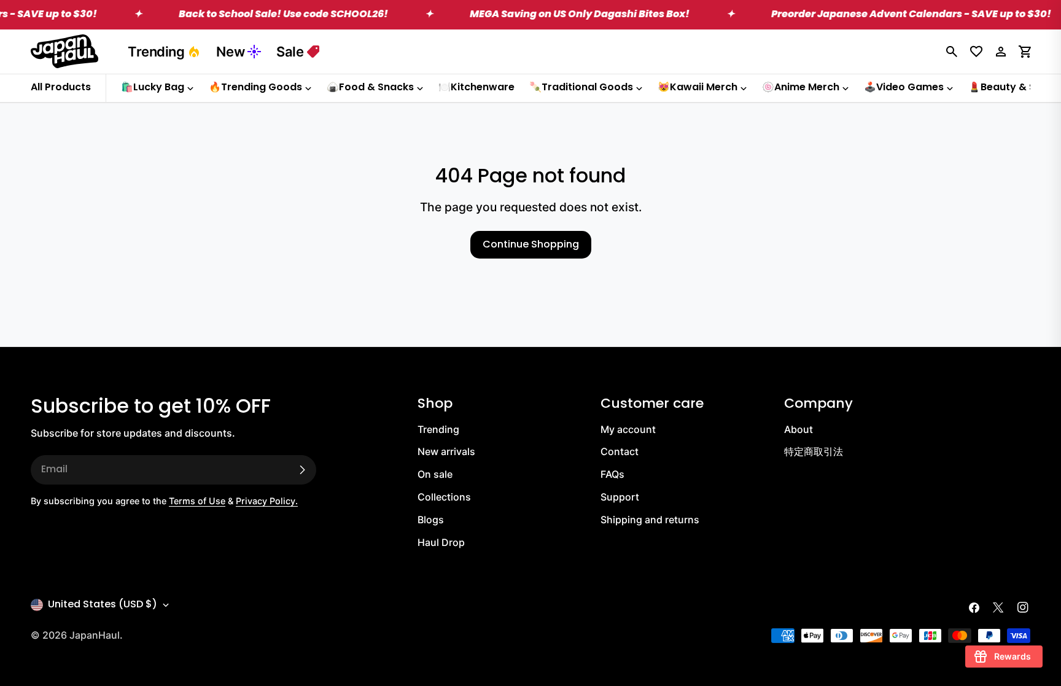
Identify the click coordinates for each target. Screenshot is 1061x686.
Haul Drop (441, 542)
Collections (444, 497)
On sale (435, 474)
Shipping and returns (649, 519)
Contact (619, 451)
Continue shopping (531, 245)
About (798, 429)
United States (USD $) (102, 605)
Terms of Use (197, 501)
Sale (289, 52)
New (230, 52)
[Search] (951, 51)
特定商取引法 (813, 451)
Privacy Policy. (267, 501)
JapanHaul (94, 635)
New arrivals (446, 451)
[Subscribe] (302, 470)
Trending (156, 52)
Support (619, 497)
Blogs (431, 519)
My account (628, 429)
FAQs (612, 474)
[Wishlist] (976, 51)
